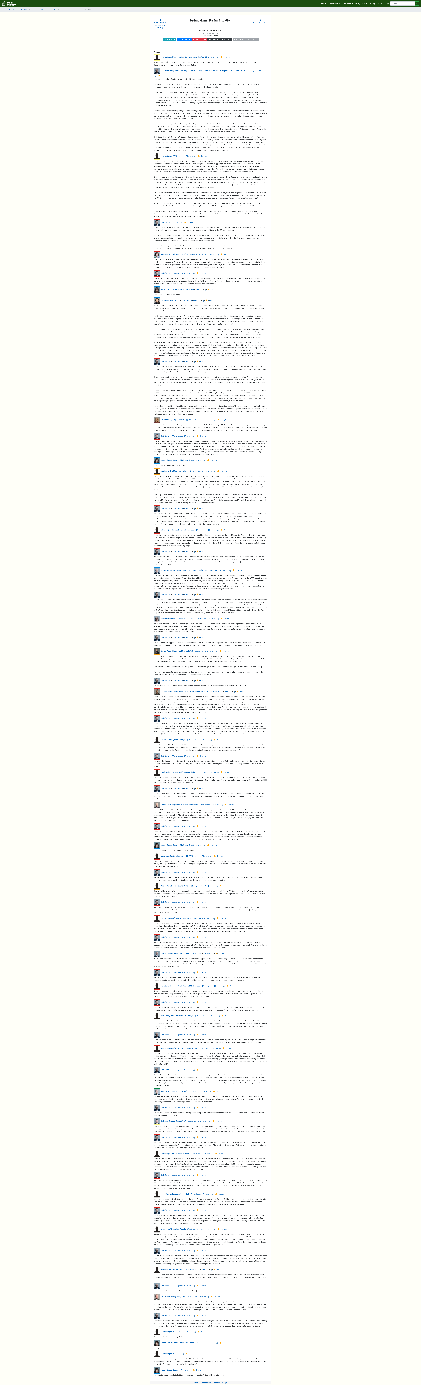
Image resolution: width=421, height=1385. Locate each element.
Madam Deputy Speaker (170, 1370)
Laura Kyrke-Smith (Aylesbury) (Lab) (174, 856)
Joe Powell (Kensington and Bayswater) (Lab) (178, 772)
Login (387, 3)
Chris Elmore (165, 222)
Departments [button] (334, 3)
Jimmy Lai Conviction (260, 22)
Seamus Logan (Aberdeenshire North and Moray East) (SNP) (184, 57)
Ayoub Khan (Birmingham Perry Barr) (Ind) (176, 1229)
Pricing (372, 3)
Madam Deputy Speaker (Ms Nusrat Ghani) (177, 289)
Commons (35, 9)
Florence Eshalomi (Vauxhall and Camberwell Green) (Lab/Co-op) (185, 691)
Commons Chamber (49, 9)
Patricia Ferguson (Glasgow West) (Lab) (176, 918)
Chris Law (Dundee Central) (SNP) (173, 1121)
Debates (12, 9)
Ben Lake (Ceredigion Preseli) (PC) (174, 1091)
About (379, 3)
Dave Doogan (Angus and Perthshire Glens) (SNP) (179, 804)
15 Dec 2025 (23, 9)
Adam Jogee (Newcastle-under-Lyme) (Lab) (177, 530)
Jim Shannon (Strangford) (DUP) (173, 1296)
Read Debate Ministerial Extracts (219, 39)
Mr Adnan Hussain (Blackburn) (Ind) (174, 1269)
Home (4, 9)
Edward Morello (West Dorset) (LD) (174, 739)
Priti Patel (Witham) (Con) (170, 300)
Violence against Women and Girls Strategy (160, 25)
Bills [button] (323, 3)
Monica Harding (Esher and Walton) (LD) (176, 471)
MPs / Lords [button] (360, 3)
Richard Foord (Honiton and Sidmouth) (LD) (177, 651)
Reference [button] (347, 3)
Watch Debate (200, 39)
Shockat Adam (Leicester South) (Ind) (175, 1194)
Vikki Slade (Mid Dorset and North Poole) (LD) (178, 1015)
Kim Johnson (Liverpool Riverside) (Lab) (176, 419)
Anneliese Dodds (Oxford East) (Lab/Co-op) (178, 254)
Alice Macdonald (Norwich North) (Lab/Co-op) (179, 1048)
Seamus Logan (166, 156)
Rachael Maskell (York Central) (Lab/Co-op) (177, 618)
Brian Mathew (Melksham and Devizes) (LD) (177, 885)
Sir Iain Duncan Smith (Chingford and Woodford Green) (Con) (184, 570)
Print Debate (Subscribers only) (246, 39)
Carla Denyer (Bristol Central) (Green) (175, 1153)
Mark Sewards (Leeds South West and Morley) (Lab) (180, 986)
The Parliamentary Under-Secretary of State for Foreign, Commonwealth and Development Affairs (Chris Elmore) (203, 70)
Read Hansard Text (184, 39)
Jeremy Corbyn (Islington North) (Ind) (175, 953)
